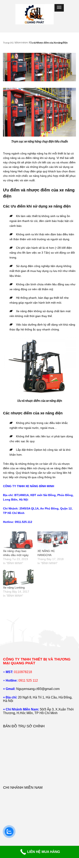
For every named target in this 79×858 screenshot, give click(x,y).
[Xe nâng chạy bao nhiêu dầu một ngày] (18, 540)
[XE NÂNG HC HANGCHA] (52, 540)
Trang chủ (8, 42)
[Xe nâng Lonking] (18, 576)
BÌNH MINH (21, 42)
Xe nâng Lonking (14, 587)
